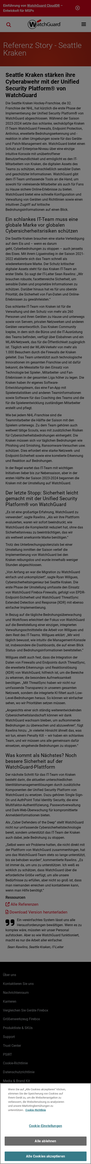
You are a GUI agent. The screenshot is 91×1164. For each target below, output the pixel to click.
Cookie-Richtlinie (35, 1110)
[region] (45, 1123)
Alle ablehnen (45, 1141)
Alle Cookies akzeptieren (45, 1156)
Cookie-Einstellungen (45, 1126)
